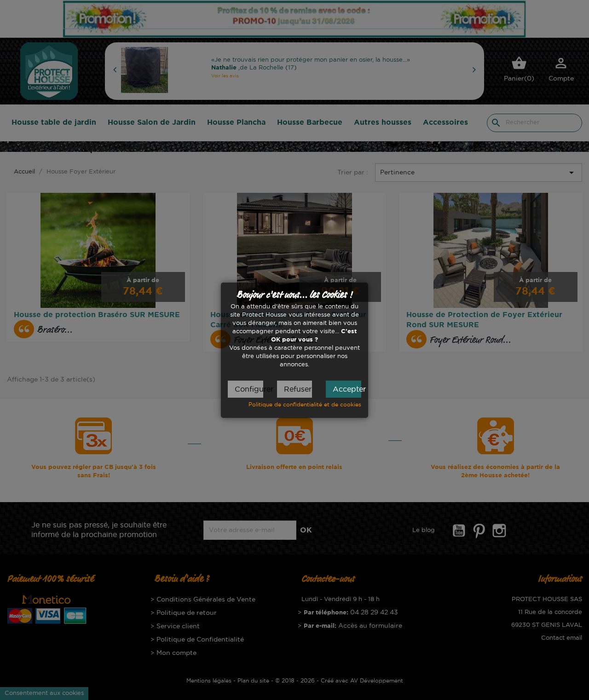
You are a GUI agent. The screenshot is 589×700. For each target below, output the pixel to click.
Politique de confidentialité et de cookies (304, 404)
